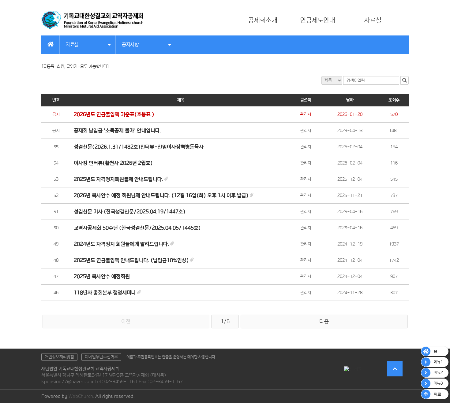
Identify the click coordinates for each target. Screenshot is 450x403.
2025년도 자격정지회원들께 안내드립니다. (118, 179)
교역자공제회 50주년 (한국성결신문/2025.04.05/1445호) (137, 228)
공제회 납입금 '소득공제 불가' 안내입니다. (117, 131)
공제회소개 (262, 20)
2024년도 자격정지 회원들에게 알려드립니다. (121, 244)
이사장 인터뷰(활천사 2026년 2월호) (113, 163)
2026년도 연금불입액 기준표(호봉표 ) (114, 114)
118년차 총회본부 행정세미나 (105, 293)
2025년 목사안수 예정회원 (102, 276)
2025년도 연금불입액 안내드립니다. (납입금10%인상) (131, 260)
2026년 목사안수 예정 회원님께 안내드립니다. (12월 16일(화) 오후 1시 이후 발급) (161, 195)
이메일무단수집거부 (101, 356)
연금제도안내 (317, 20)
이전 (125, 321)
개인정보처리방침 (59, 356)
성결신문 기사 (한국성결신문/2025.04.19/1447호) (130, 212)
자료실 (373, 20)
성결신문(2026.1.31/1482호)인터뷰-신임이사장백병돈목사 (139, 147)
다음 (324, 321)
